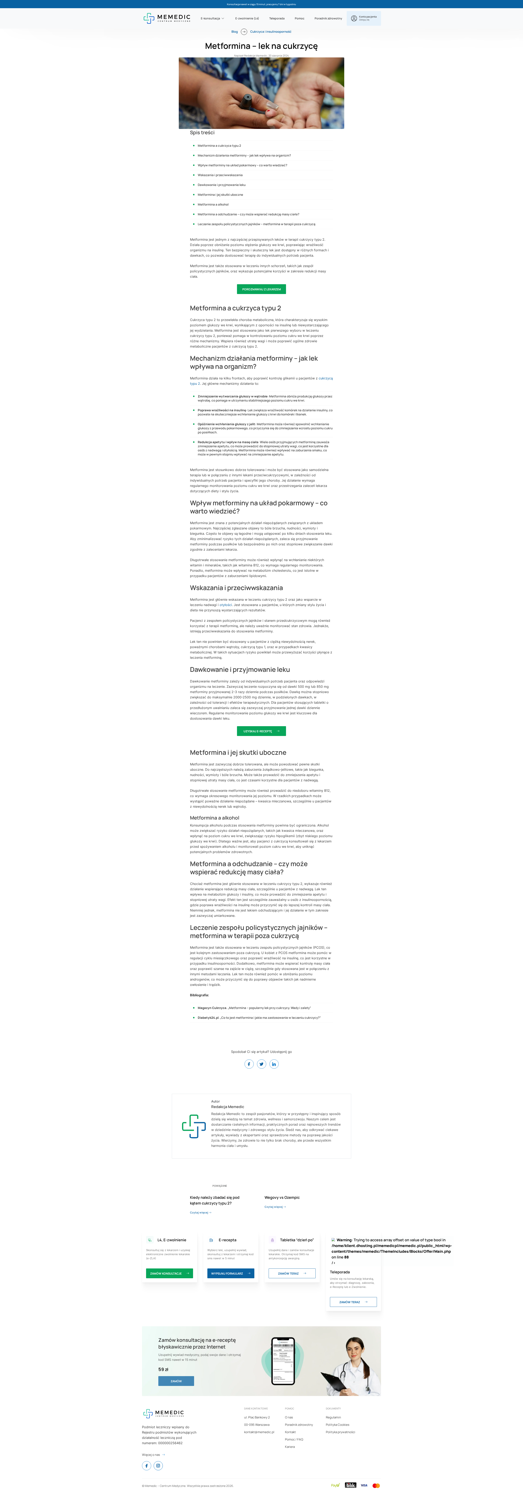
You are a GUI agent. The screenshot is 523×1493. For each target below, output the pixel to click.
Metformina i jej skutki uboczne (220, 194)
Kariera (290, 1447)
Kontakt (290, 1432)
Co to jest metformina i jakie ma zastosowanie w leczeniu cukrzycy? (270, 1017)
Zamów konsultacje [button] (166, 1273)
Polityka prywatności (340, 1432)
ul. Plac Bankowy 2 (257, 1417)
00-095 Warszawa (256, 1425)
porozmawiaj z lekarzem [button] (261, 289)
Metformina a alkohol (213, 204)
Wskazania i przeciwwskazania (220, 175)
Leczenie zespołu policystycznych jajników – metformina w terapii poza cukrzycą (256, 224)
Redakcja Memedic (255, 55)
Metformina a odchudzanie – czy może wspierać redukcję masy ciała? (248, 214)
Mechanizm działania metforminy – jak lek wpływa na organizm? (244, 155)
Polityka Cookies (337, 1425)
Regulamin (333, 1417)
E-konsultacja (210, 18)
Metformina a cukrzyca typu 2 (219, 145)
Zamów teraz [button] (288, 1273)
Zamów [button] (176, 1381)
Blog (234, 31)
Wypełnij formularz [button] (227, 1273)
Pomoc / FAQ (294, 1439)
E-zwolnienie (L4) (247, 18)
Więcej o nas (151, 1455)
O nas (289, 1417)
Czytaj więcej (199, 1212)
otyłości (226, 605)
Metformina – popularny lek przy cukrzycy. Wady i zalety (269, 1008)
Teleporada (277, 18)
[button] (364, 18)
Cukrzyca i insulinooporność (271, 31)
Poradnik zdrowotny (328, 18)
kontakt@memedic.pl (259, 1432)
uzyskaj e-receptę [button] (258, 731)
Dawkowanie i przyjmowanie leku (222, 185)
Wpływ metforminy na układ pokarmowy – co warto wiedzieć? (242, 165)
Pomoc (299, 18)
